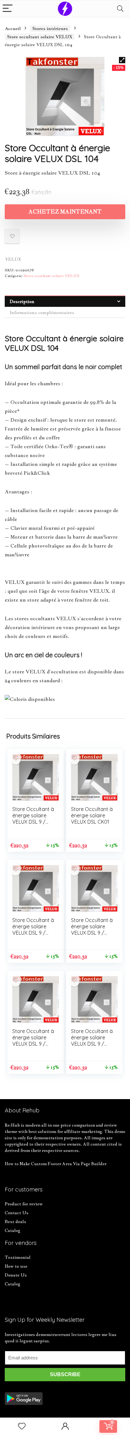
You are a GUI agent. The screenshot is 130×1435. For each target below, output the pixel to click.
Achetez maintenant (65, 211)
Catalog (12, 1230)
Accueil (13, 28)
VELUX (13, 259)
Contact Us (16, 1212)
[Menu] (7, 8)
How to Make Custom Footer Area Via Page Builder (56, 1163)
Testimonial (18, 1257)
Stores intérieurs (50, 28)
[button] (122, 60)
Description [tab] (22, 301)
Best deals (15, 1221)
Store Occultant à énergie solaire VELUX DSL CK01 (92, 815)
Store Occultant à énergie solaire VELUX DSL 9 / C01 (33, 818)
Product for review (24, 1204)
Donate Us (16, 1275)
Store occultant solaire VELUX (39, 37)
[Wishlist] (22, 1426)
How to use (16, 1266)
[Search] (120, 8)
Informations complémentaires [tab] (42, 312)
